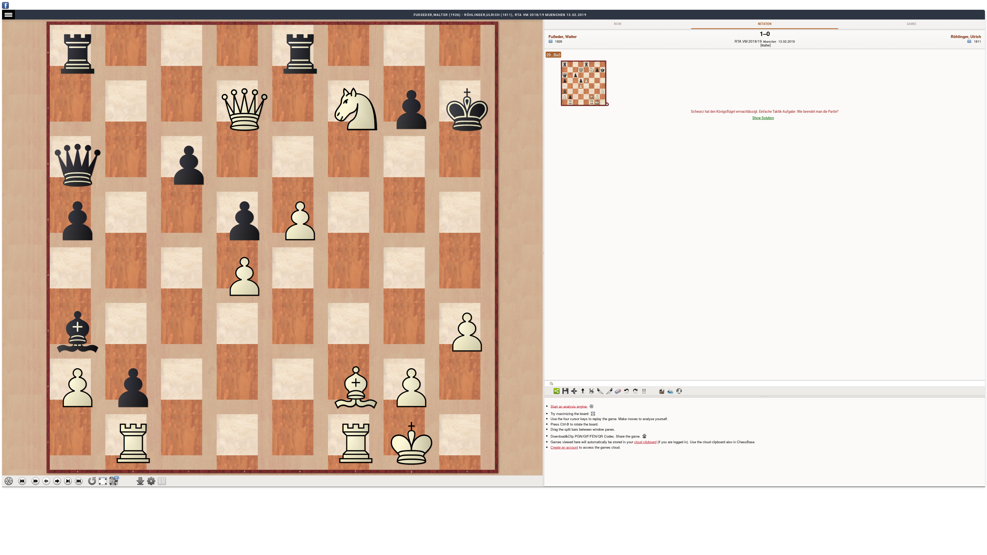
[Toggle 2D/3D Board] (113, 481)
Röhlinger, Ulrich (966, 36)
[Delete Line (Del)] (592, 391)
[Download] (140, 481)
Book (618, 24)
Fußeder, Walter (563, 36)
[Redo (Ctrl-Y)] (635, 391)
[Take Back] (46, 481)
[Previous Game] (22, 481)
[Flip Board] (92, 481)
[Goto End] (68, 481)
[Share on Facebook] (5, 7)
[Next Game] (79, 481)
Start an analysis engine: (569, 406)
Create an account (564, 447)
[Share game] (557, 391)
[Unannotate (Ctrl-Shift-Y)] (618, 391)
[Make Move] (57, 481)
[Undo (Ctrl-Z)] (627, 391)
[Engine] (9, 481)
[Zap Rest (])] (609, 391)
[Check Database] (662, 391)
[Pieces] (151, 481)
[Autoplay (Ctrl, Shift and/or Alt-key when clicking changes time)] (35, 481)
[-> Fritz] (679, 391)
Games (911, 24)
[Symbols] (644, 391)
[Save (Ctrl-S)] (565, 391)
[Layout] (162, 481)
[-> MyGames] (670, 391)
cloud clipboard (645, 441)
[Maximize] (103, 481)
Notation (764, 24)
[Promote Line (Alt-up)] (583, 391)
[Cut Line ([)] (600, 391)
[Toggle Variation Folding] (574, 391)
